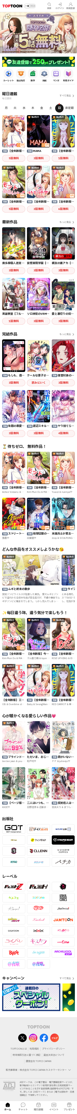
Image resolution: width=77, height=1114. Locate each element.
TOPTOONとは (18, 1049)
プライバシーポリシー (53, 1049)
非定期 (69, 108)
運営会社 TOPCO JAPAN (38, 1061)
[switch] (30, 6)
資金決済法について (53, 1055)
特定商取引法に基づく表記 (26, 1055)
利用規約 (34, 1049)
